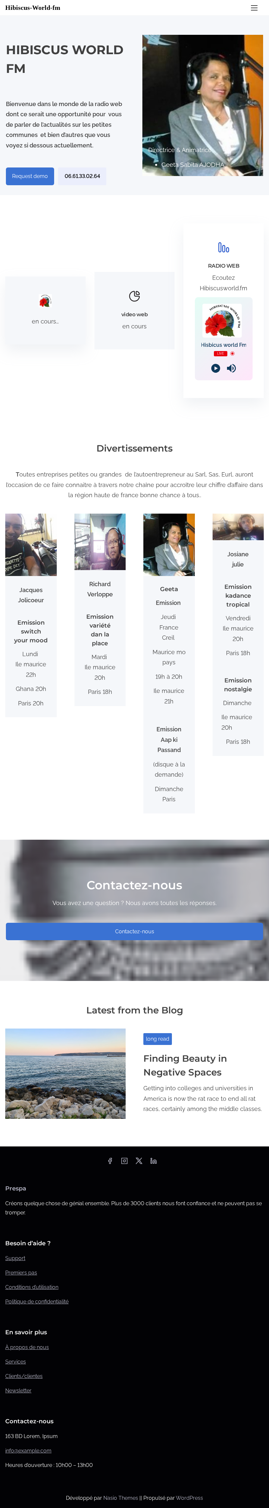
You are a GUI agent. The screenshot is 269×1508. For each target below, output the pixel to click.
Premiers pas (21, 1273)
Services (15, 1362)
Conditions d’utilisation (31, 1287)
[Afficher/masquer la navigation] (254, 7)
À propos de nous (27, 1347)
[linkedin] (153, 1163)
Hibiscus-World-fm (32, 7)
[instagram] (124, 1163)
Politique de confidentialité (37, 1301)
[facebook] (110, 1163)
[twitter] (138, 1163)
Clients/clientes (24, 1376)
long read (157, 1039)
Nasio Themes (121, 1498)
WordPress (189, 1498)
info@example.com (28, 1451)
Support (15, 1258)
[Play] (215, 368)
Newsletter (18, 1390)
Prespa (15, 1188)
